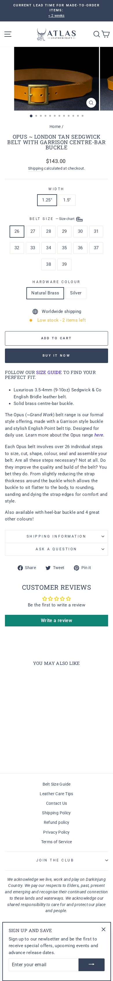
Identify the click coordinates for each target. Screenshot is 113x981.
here (98, 435)
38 (48, 264)
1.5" (67, 200)
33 (32, 247)
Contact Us (56, 803)
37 (96, 247)
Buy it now (56, 355)
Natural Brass (45, 293)
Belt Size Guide (57, 784)
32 (16, 247)
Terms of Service (56, 841)
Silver (75, 293)
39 (64, 264)
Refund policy (57, 822)
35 (64, 247)
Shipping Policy (56, 813)
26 (16, 231)
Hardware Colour (56, 282)
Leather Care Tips (56, 793)
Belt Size (52, 219)
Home (55, 126)
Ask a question (56, 549)
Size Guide (49, 372)
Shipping (35, 168)
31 (96, 231)
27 (32, 231)
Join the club (55, 860)
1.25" (47, 200)
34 (48, 247)
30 (80, 231)
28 (48, 231)
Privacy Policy (56, 832)
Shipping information (57, 536)
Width (56, 189)
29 (64, 231)
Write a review (56, 620)
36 (80, 247)
